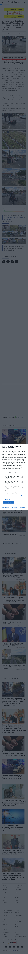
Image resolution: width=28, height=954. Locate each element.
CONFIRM (8, 502)
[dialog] (14, 477)
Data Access (14, 507)
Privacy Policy (22, 507)
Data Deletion (5, 507)
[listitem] (14, 473)
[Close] (25, 446)
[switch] (22, 477)
